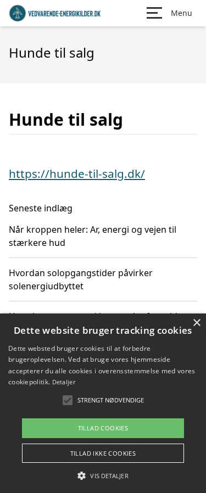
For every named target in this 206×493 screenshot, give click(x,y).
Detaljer (63, 382)
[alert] (103, 403)
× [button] (196, 323)
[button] (102, 475)
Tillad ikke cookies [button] (103, 453)
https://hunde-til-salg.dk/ (77, 173)
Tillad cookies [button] (103, 428)
